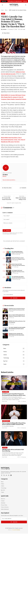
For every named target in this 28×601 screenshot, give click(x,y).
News (6, 10)
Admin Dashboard (5, 509)
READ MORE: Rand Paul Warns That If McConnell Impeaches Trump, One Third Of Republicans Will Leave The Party (13, 139)
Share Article (7, 33)
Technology (3, 488)
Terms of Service (4, 507)
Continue (8, 230)
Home (2, 10)
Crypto (2, 492)
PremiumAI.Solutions (16, 529)
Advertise (3, 502)
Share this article (7, 187)
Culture (2, 485)
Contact (2, 500)
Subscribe (15, 298)
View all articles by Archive (9, 179)
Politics (2, 483)
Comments (23, 187)
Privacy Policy (4, 505)
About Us (3, 498)
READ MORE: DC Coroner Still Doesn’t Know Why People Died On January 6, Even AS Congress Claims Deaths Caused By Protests (13, 97)
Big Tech (3, 490)
